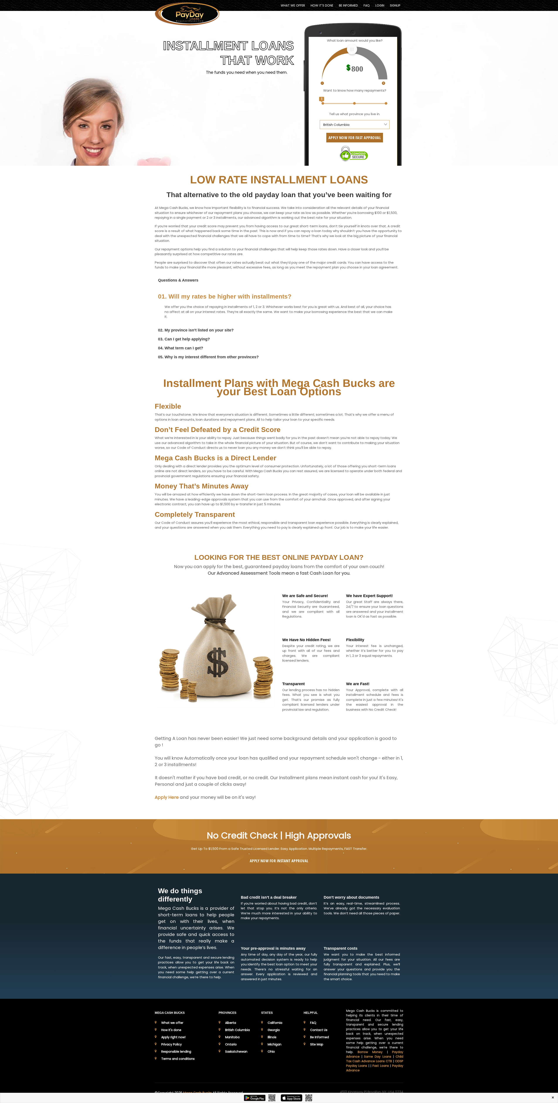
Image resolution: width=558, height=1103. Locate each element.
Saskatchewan (236, 1051)
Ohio (271, 1051)
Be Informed (319, 1037)
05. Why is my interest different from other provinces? (208, 357)
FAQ (367, 5)
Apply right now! (173, 1037)
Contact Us (318, 1030)
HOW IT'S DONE (322, 5)
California (275, 1023)
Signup (395, 5)
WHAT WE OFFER (293, 5)
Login (379, 5)
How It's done (171, 1030)
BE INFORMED (348, 5)
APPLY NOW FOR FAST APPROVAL (354, 137)
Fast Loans (381, 1066)
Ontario (231, 1044)
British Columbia (237, 1030)
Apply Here (167, 797)
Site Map (316, 1044)
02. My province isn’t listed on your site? (196, 330)
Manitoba (232, 1037)
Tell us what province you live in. (354, 114)
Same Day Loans (377, 1056)
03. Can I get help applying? (184, 339)
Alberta (230, 1023)
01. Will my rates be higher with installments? (224, 296)
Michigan (274, 1044)
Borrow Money (370, 1052)
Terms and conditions (178, 1059)
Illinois (272, 1037)
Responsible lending (176, 1051)
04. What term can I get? (180, 348)
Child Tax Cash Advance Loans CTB (374, 1058)
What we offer (172, 1023)
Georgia (274, 1030)
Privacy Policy (171, 1044)
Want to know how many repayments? (354, 90)
